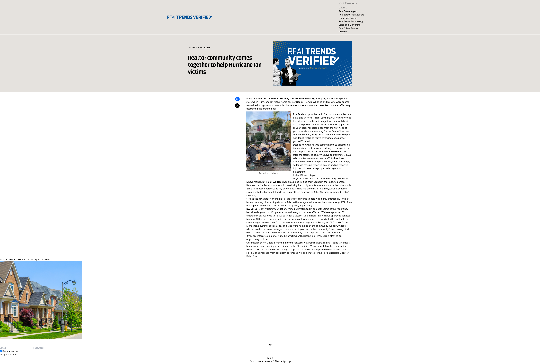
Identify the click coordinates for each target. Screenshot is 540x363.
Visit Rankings (348, 3)
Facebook (303, 114)
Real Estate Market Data (351, 14)
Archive (343, 31)
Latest (343, 7)
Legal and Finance (348, 18)
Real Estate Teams (348, 28)
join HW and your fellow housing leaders (325, 246)
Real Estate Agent (348, 11)
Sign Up (286, 361)
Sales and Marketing (350, 24)
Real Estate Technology (351, 21)
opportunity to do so (257, 239)
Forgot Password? (9, 354)
